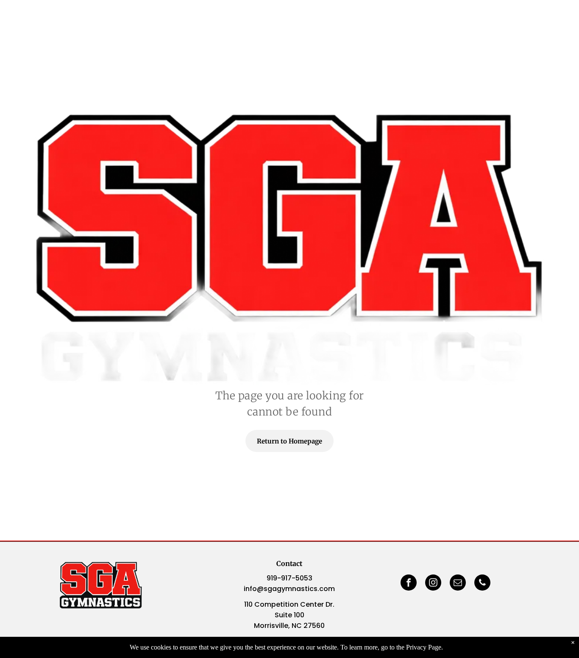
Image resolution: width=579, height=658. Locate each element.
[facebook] (409, 583)
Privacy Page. (424, 647)
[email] (458, 583)
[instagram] (433, 583)
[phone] (482, 583)
